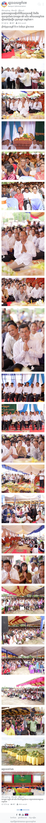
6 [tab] (23, 809)
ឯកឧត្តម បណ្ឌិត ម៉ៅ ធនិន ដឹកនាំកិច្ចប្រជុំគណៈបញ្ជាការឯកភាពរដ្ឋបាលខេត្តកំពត (22, 800)
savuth (23, 23)
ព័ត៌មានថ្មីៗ (14, 10)
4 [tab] (20, 809)
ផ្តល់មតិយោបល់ (22, 818)
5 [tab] (22, 810)
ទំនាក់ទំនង (13, 818)
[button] (43, 4)
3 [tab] (19, 809)
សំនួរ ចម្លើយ (32, 818)
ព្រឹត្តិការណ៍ (21, 10)
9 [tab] (27, 809)
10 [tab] (28, 809)
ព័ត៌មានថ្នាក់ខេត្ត (6, 10)
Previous (5, 790)
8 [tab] (26, 809)
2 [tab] (18, 809)
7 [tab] (25, 809)
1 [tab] (17, 809)
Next (41, 790)
